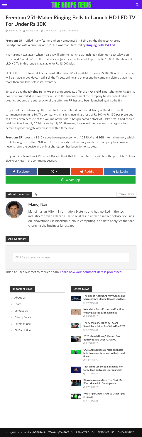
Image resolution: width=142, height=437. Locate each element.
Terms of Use (22, 324)
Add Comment (70, 30)
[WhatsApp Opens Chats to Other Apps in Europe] (76, 396)
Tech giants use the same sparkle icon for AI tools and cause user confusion (103, 368)
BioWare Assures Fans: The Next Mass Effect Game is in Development (103, 382)
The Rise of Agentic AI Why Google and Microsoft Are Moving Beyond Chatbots (104, 298)
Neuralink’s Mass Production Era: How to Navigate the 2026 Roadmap (103, 311)
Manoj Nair (32, 30)
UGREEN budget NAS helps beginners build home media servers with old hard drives (104, 353)
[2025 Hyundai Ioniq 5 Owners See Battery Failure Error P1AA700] (76, 339)
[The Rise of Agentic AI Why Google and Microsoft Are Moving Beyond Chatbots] (76, 298)
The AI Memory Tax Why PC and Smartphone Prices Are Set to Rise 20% (104, 325)
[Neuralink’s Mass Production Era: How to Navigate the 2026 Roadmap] (76, 311)
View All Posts (126, 194)
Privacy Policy (22, 317)
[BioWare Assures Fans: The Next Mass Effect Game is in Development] (76, 382)
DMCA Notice (22, 330)
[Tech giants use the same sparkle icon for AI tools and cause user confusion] (76, 369)
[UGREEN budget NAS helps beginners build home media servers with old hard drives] (76, 351)
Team (17, 304)
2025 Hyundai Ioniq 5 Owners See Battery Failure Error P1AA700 (101, 338)
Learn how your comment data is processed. (91, 272)
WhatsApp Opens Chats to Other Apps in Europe (104, 395)
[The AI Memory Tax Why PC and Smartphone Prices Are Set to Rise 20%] (76, 325)
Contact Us (21, 310)
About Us (20, 297)
